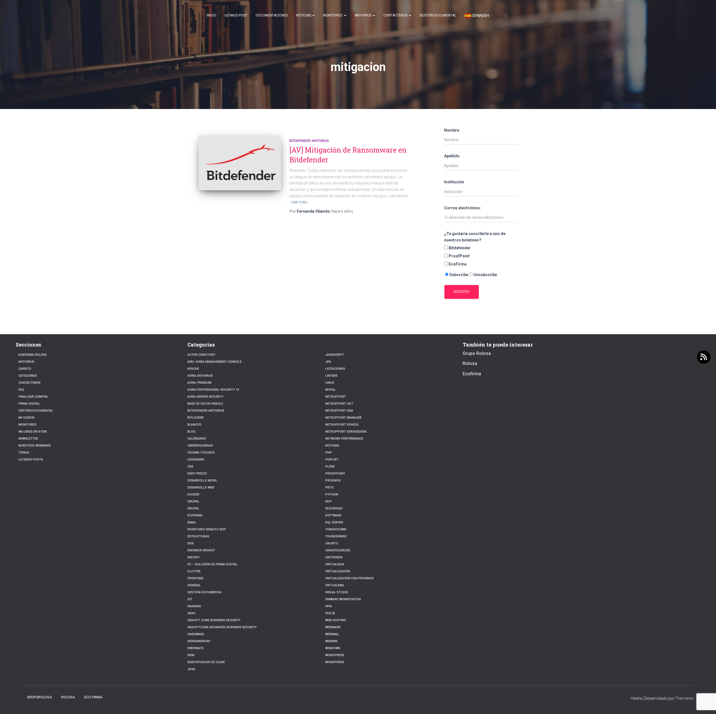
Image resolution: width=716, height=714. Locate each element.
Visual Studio (336, 592)
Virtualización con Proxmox (349, 578)
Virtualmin (334, 585)
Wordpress (334, 655)
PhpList (331, 459)
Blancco (194, 424)
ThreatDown (335, 529)
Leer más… (300, 202)
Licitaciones (335, 369)
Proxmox (333, 480)
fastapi (193, 557)
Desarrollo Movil (202, 480)
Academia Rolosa (32, 355)
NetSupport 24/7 (339, 403)
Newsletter (28, 438)
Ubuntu (331, 543)
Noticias (304, 15)
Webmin (331, 641)
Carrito (24, 369)
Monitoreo (333, 15)
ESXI (190, 543)
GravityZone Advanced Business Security (222, 627)
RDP (328, 501)
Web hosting (335, 620)
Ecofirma (194, 515)
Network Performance (344, 438)
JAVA (191, 669)
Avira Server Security (205, 396)
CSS (190, 466)
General (194, 585)
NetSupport (335, 396)
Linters (331, 376)
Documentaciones (272, 15)
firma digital (29, 403)
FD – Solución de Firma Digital (212, 564)
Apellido (452, 156)
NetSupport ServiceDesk (346, 431)
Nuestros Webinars (34, 445)
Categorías (27, 376)
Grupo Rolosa (477, 353)
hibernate (195, 648)
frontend (195, 578)
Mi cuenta (26, 417)
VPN (328, 606)
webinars (333, 627)
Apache (193, 369)
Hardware (195, 634)
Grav (191, 613)
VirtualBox (334, 564)
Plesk (330, 466)
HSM (190, 655)
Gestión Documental (438, 15)
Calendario (196, 438)
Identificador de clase (206, 662)
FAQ (21, 390)
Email (191, 522)
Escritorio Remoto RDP (206, 529)
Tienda (23, 452)
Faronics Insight (201, 550)
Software (333, 515)
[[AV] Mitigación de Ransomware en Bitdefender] (240, 163)
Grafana (194, 606)
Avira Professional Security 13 (213, 390)
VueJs (330, 613)
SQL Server (334, 522)
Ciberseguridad (200, 445)
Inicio (211, 15)
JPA (328, 362)
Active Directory (201, 355)
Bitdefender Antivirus (309, 141)
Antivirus (363, 15)
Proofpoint (335, 473)
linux (329, 383)
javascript (334, 355)
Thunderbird (336, 536)
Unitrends (334, 557)
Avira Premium (199, 383)
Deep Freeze (197, 473)
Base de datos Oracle (205, 403)
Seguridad (334, 508)
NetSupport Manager (343, 417)
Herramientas (198, 641)
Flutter (194, 571)
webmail (332, 634)
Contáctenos (395, 15)
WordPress (334, 662)
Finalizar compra (33, 396)
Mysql (330, 390)
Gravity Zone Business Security (214, 620)
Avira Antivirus (200, 376)
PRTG (329, 487)
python (331, 494)
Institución (454, 182)
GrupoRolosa (39, 697)
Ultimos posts (30, 459)
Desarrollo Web (200, 487)
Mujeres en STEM (32, 431)
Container (195, 459)
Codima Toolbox (201, 452)
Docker (193, 494)
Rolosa (470, 363)
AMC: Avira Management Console (214, 362)
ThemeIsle (684, 698)
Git (189, 599)
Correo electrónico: (462, 208)
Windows (332, 648)
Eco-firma (93, 697)
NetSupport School (342, 424)
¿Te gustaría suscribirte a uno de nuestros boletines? (474, 236)
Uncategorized (337, 550)
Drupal (193, 501)
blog (191, 431)
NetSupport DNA (339, 410)
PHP (328, 452)
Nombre (451, 130)
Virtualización (337, 571)
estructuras (198, 536)
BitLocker (195, 417)
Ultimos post (236, 15)
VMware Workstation (343, 599)
